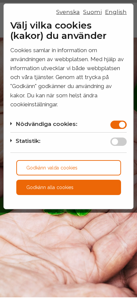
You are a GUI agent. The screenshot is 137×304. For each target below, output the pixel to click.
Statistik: (28, 141)
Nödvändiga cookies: (46, 124)
